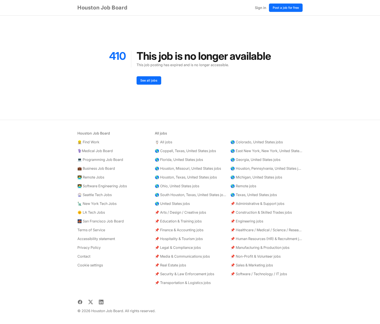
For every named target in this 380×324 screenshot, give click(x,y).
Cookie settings (90, 265)
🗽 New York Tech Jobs (97, 203)
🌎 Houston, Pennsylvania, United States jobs (266, 168)
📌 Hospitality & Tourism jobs (179, 239)
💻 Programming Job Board (100, 159)
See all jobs (148, 80)
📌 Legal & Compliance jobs (178, 247)
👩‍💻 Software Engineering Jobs (102, 186)
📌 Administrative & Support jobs (257, 203)
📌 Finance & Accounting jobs (179, 230)
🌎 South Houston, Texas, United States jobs (191, 195)
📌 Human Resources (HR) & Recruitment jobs (266, 239)
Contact (83, 256)
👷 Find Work (88, 142)
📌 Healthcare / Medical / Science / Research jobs (266, 230)
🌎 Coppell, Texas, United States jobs (185, 151)
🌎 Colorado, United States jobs (256, 142)
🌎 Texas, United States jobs (253, 195)
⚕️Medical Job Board (95, 151)
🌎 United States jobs (172, 203)
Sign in (260, 7)
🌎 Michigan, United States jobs (256, 177)
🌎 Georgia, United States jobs (255, 159)
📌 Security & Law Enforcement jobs (184, 274)
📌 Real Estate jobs (170, 265)
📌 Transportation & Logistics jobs (183, 282)
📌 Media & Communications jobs (182, 256)
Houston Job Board (102, 7)
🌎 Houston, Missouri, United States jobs (188, 168)
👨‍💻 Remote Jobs (90, 177)
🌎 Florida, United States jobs (179, 159)
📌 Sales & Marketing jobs (251, 265)
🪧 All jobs (163, 142)
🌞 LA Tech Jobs (91, 212)
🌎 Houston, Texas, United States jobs (186, 177)
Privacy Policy (89, 247)
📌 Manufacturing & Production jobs (259, 247)
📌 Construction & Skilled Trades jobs (261, 212)
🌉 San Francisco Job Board (100, 221)
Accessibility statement (96, 239)
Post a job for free (286, 7)
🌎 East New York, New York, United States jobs (266, 151)
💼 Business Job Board (96, 168)
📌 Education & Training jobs (178, 221)
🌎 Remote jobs (243, 186)
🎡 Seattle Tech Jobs (94, 195)
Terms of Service (91, 230)
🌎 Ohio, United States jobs (177, 186)
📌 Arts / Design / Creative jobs (180, 212)
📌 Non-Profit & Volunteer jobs (255, 256)
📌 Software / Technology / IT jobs (258, 274)
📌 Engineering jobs (246, 221)
